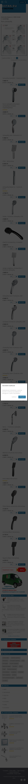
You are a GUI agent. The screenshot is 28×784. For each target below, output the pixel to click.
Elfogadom (22, 397)
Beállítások (14, 397)
